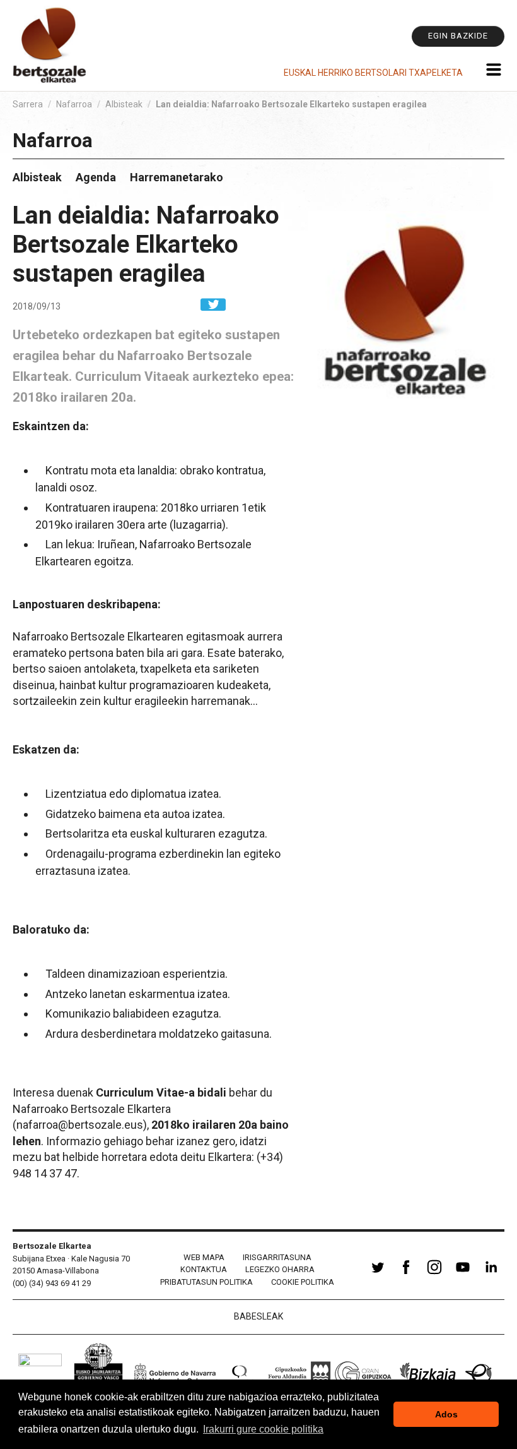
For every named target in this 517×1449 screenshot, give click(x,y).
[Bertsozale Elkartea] (50, 45)
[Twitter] (378, 1274)
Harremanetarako (176, 177)
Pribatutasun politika (206, 1282)
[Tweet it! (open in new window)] (213, 303)
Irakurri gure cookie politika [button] (263, 1429)
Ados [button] (446, 1414)
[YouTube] (463, 1274)
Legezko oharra (280, 1269)
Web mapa (203, 1257)
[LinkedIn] (491, 1274)
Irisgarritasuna (277, 1257)
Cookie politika (302, 1282)
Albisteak (123, 104)
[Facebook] (406, 1274)
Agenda (96, 177)
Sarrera (28, 104)
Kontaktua (203, 1269)
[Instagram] (434, 1274)
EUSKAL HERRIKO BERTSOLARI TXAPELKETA (373, 73)
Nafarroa (74, 104)
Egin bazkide (458, 35)
